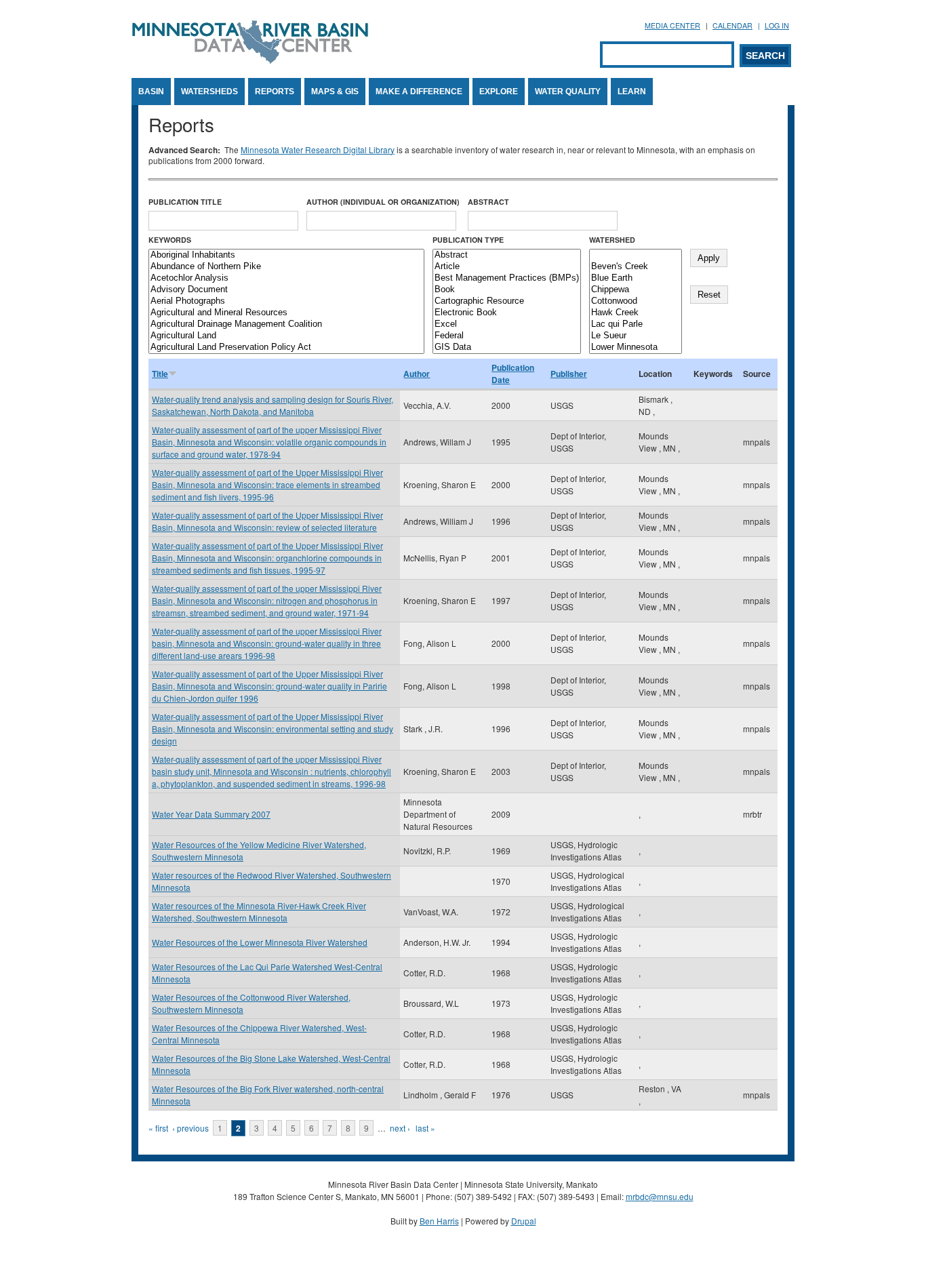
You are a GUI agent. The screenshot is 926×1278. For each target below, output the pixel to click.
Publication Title (185, 202)
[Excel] (506, 324)
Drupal (523, 1220)
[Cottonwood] (635, 301)
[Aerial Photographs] (286, 301)
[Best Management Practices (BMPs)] (506, 278)
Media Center (672, 25)
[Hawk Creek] (635, 313)
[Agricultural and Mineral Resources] (286, 313)
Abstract (488, 202)
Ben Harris (439, 1220)
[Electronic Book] (506, 313)
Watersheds (209, 91)
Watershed (612, 240)
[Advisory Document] (286, 290)
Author (416, 373)
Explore (498, 91)
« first (158, 1128)
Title (160, 373)
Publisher (568, 373)
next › (400, 1128)
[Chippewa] (635, 290)
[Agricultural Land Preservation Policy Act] (286, 347)
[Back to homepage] (250, 60)
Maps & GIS (335, 91)
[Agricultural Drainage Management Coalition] (286, 324)
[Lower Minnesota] (635, 347)
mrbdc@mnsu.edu (659, 1196)
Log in (777, 25)
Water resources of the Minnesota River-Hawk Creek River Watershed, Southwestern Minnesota (259, 911)
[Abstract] (506, 255)
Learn (632, 91)
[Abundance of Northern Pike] (286, 267)
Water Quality (568, 91)
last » (425, 1128)
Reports (274, 91)
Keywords (169, 240)
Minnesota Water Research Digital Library (318, 149)
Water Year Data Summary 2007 (211, 814)
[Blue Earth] (635, 278)
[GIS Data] (506, 347)
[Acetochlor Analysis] (286, 278)
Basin (151, 91)
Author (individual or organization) (383, 202)
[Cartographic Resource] (506, 301)
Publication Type (468, 240)
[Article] (506, 267)
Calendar (732, 25)
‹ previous (190, 1128)
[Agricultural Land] (286, 336)
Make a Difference (419, 91)
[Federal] (506, 336)
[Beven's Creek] (635, 267)
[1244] (635, 255)
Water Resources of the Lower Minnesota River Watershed (259, 942)
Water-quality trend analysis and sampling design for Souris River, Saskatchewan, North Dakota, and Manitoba (272, 405)
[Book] (506, 290)
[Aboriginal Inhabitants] (286, 255)
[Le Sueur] (635, 336)
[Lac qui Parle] (635, 324)
